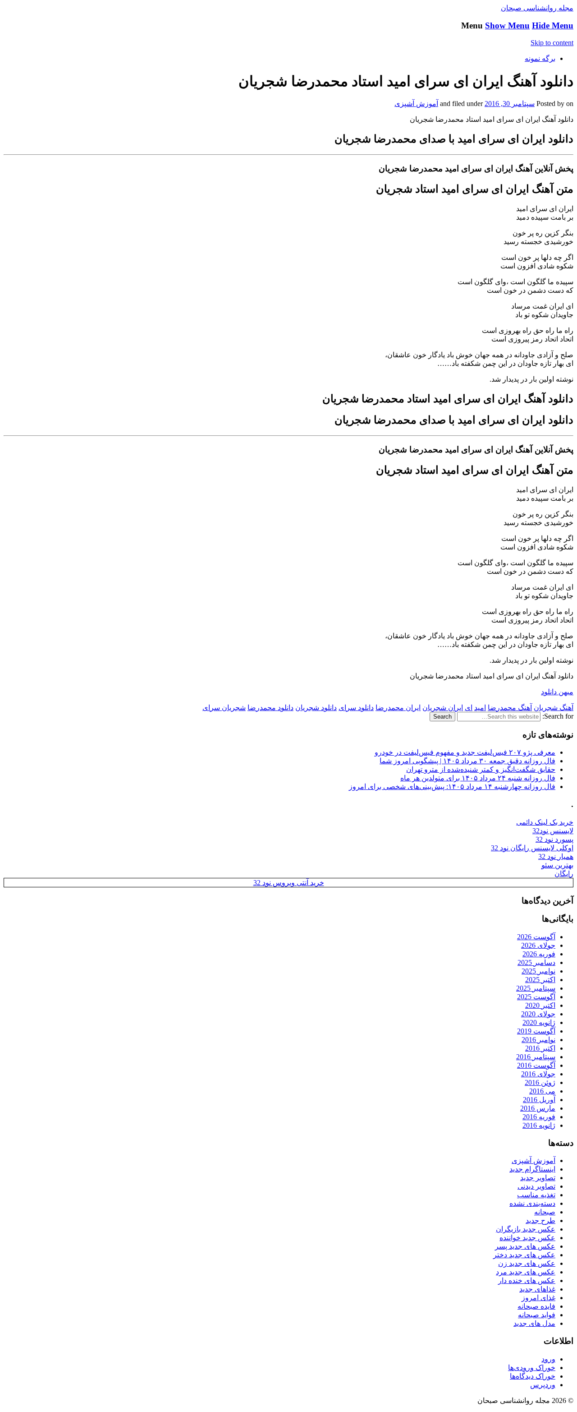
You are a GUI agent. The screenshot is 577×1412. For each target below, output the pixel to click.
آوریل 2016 (539, 1099)
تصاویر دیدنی (536, 1186)
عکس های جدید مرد (525, 1272)
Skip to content (552, 42)
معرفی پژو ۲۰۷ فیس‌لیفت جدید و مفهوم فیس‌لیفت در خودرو (465, 752)
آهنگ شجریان (553, 707)
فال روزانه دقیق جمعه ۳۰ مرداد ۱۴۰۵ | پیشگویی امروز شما (467, 761)
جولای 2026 (538, 945)
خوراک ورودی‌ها (531, 1367)
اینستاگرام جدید (532, 1169)
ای (468, 707)
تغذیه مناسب (536, 1195)
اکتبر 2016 (540, 1048)
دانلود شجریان (316, 707)
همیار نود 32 (555, 856)
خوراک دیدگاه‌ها (532, 1376)
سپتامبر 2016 (535, 1057)
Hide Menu (552, 25)
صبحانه (544, 1212)
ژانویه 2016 (538, 1125)
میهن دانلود (557, 692)
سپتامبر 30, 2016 (510, 103)
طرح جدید (540, 1220)
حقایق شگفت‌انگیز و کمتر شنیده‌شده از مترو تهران (480, 769)
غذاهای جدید (537, 1289)
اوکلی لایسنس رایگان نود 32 (532, 848)
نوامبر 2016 (538, 1039)
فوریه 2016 (538, 1117)
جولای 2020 (538, 1014)
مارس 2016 (537, 1108)
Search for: (557, 716)
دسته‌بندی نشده (532, 1203)
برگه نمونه (540, 58)
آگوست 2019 (536, 1031)
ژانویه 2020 (538, 1022)
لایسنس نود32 (552, 831)
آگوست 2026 (536, 937)
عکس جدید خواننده (527, 1237)
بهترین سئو (557, 865)
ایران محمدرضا (398, 707)
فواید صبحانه (536, 1315)
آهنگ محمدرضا (510, 707)
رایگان (563, 873)
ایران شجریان (442, 707)
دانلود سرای (356, 707)
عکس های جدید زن (526, 1263)
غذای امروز (538, 1297)
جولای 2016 (538, 1074)
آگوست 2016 (536, 1065)
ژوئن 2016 (540, 1082)
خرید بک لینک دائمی (544, 822)
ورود (548, 1359)
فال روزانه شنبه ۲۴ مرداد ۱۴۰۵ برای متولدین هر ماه (477, 778)
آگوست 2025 (536, 997)
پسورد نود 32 (554, 839)
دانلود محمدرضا (270, 707)
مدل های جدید (534, 1323)
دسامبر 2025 (536, 962)
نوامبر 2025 (538, 971)
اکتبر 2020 (540, 1005)
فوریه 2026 (538, 954)
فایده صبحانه (536, 1306)
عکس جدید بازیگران (525, 1229)
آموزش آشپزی (416, 103)
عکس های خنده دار (526, 1280)
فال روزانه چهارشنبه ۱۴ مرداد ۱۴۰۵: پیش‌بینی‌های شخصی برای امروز (452, 786)
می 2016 (542, 1091)
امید (480, 707)
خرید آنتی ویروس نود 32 (288, 882)
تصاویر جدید (537, 1177)
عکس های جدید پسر (525, 1246)
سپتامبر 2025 (535, 988)
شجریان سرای (224, 707)
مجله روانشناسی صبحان (537, 8)
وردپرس (542, 1385)
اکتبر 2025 (540, 979)
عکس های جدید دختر (524, 1255)
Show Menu (507, 25)
